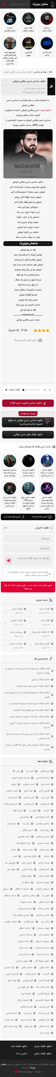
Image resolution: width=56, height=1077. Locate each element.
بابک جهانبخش (42, 817)
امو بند (46, 810)
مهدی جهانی (26, 876)
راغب (15, 856)
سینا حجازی (23, 941)
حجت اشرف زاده (23, 843)
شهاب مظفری (11, 921)
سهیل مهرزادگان (42, 961)
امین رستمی (29, 797)
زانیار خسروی (26, 1019)
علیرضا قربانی (44, 993)
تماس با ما (21, 1054)
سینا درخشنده (43, 954)
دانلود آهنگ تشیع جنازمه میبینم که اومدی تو (29, 703)
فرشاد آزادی (44, 980)
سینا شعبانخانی (42, 947)
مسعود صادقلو (22, 889)
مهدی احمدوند (43, 882)
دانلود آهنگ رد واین (40, 679)
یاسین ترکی (27, 862)
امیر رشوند (12, 797)
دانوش (46, 856)
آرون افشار (45, 771)
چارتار (13, 849)
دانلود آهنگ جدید (43, 1046)
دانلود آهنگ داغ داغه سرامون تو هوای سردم (30, 716)
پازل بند (26, 823)
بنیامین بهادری (43, 823)
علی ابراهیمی (44, 1019)
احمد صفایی (29, 784)
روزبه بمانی (45, 1032)
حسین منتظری (43, 836)
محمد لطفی (44, 902)
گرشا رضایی (9, 967)
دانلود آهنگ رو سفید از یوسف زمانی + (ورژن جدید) (29, 725)
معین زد (46, 895)
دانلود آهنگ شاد (19, 1046)
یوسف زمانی (44, 862)
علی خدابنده (44, 1013)
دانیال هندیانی (30, 856)
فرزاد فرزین (28, 980)
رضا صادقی (44, 1026)
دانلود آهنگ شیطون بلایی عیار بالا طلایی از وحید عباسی (27, 747)
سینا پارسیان (24, 954)
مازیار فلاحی (28, 921)
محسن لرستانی (25, 908)
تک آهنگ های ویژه (41, 632)
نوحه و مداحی (40, 72)
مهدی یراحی (44, 876)
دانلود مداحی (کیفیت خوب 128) (26, 403)
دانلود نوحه (45, 110)
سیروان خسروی (43, 941)
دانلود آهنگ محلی (43, 1054)
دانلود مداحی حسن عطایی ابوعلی (29, 81)
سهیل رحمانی (22, 961)
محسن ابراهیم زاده (21, 915)
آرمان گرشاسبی (43, 777)
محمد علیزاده (26, 902)
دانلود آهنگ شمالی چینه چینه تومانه (33, 686)
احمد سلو (45, 784)
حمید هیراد (45, 849)
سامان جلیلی (27, 967)
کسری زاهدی (30, 974)
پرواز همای (45, 830)
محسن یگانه (44, 908)
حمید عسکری (43, 843)
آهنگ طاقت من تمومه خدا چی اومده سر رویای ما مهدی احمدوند (27, 671)
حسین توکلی (27, 830)
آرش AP (16, 771)
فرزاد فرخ (12, 980)
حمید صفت (28, 849)
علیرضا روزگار (23, 1000)
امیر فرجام (45, 804)
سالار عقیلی (44, 967)
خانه (50, 72)
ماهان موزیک (40, 4)
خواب (24, 217)
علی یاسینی (44, 1006)
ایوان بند (33, 810)
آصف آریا (30, 771)
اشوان (13, 784)
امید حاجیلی (11, 791)
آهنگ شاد (45, 620)
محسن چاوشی (43, 915)
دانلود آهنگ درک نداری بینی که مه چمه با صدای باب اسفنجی (28, 736)
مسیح (6, 889)
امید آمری (28, 791)
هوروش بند (10, 862)
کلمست (46, 974)
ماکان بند (45, 921)
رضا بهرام (28, 1026)
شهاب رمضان (43, 928)
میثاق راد (26, 882)
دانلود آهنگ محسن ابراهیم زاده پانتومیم (31, 710)
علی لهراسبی (23, 987)
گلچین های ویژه (42, 643)
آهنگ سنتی (17, 609)
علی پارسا (27, 1013)
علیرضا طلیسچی (42, 1000)
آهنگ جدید (44, 609)
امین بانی (45, 797)
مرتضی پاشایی (29, 895)
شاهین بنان (44, 934)
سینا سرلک (24, 947)
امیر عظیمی (29, 804)
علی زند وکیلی (26, 1006)
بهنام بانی (24, 817)
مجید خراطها (10, 895)
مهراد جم (11, 869)
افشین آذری (44, 791)
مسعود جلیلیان (43, 889)
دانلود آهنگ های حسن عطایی (28, 434)
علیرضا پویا (26, 993)
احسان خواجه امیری (21, 777)
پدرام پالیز (11, 823)
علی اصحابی (11, 1013)
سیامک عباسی (25, 934)
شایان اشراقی (25, 928)
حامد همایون (24, 836)
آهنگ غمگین (16, 620)
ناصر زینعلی (44, 869)
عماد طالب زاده (43, 987)
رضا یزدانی (9, 1019)
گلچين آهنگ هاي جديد (12, 517)
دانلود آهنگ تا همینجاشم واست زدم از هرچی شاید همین (27, 695)
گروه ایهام (17, 810)
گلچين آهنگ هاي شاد (39, 517)
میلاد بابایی (27, 869)
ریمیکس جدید (15, 632)
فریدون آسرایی (12, 974)
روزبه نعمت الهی (10, 1026)
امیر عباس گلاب (10, 804)
